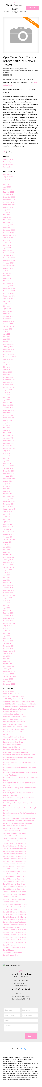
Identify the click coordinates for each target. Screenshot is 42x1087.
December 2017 (9, 440)
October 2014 (8, 537)
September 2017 (9, 448)
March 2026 (7, 189)
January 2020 (8, 377)
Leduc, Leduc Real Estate (12, 745)
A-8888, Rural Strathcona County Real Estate (19, 704)
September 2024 (9, 235)
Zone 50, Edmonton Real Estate (14, 925)
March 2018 (7, 433)
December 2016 (9, 471)
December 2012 (8, 590)
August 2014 (7, 542)
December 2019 (9, 380)
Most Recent (8, 174)
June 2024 (7, 243)
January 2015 (8, 529)
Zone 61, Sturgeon (9, 945)
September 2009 (9, 676)
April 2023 (7, 278)
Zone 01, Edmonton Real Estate (14, 841)
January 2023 (8, 286)
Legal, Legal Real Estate (11, 747)
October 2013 (8, 565)
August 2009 (8, 679)
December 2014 (9, 532)
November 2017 (8, 443)
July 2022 (6, 301)
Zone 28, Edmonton (10, 909)
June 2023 (7, 273)
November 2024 (9, 230)
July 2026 (6, 179)
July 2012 (6, 600)
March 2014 (7, 555)
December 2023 (9, 258)
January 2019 (8, 407)
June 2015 (7, 517)
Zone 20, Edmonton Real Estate (14, 887)
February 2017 (8, 466)
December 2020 (9, 349)
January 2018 (8, 438)
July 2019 (6, 392)
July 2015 (6, 514)
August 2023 (8, 268)
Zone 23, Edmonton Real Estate (14, 894)
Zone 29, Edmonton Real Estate (14, 914)
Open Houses (8, 164)
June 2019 (7, 395)
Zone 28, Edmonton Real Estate (14, 912)
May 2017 (6, 458)
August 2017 (7, 451)
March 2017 (7, 463)
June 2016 (7, 486)
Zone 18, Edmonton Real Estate (14, 881)
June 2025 (7, 212)
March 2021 (7, 342)
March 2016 (7, 494)
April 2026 (7, 187)
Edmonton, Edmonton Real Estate (15, 727)
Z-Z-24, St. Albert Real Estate (14, 836)
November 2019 (8, 382)
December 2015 (9, 501)
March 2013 (7, 583)
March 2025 (7, 220)
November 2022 (9, 291)
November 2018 (8, 413)
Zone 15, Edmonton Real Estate (14, 874)
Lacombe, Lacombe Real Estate (14, 739)
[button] (32, 8)
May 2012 (6, 605)
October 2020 (8, 354)
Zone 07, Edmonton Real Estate (14, 856)
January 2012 (8, 616)
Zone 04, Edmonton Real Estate (14, 848)
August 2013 (7, 570)
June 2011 (6, 631)
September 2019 (9, 387)
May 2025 (7, 215)
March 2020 (7, 372)
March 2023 (7, 281)
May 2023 (6, 276)
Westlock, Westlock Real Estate (14, 833)
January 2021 (8, 347)
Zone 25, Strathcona (10, 902)
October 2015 (8, 506)
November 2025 (9, 200)
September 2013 (9, 567)
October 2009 (8, 674)
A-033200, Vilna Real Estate (13, 696)
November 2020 (9, 352)
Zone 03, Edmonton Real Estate (14, 846)
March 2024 (7, 250)
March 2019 (7, 402)
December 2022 (9, 288)
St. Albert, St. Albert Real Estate (14, 826)
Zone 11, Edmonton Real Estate (14, 864)
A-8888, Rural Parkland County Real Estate (18, 701)
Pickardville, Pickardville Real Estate (15, 752)
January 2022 (8, 316)
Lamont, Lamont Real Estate (13, 742)
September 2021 (9, 326)
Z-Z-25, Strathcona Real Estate (14, 838)
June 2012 (6, 603)
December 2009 (9, 671)
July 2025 (6, 210)
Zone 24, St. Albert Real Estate (14, 899)
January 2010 (8, 669)
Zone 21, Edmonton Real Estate (14, 889)
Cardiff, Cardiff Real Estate (12, 719)
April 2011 (6, 636)
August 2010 (7, 654)
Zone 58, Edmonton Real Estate (14, 940)
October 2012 (8, 593)
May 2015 (6, 519)
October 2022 (8, 293)
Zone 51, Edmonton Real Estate (14, 927)
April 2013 (6, 580)
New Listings (7, 162)
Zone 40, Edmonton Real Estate (14, 922)
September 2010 (9, 651)
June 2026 (7, 182)
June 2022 (7, 304)
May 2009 (7, 681)
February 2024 (8, 253)
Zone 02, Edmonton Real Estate (14, 843)
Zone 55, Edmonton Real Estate (14, 932)
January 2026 (8, 194)
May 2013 (6, 577)
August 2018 (7, 420)
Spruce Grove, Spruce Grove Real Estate (17, 823)
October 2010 (8, 649)
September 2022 (9, 296)
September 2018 (9, 418)
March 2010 (7, 664)
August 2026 (8, 177)
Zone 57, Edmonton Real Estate (14, 937)
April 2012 (6, 608)
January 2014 (8, 560)
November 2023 (9, 260)
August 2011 (7, 626)
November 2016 (8, 473)
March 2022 (7, 311)
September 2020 (9, 357)
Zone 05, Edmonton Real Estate (14, 851)
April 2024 (7, 248)
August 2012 (7, 598)
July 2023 (6, 271)
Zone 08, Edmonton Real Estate (14, 859)
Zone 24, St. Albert (10, 897)
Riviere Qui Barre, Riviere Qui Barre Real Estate (19, 755)
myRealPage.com (25, 1049)
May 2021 (6, 337)
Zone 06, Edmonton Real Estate (14, 854)
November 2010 (9, 646)
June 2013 (6, 575)
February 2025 (8, 222)
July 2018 (6, 423)
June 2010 (7, 656)
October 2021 (8, 324)
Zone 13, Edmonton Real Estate (14, 869)
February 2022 (8, 314)
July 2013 (6, 572)
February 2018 (8, 435)
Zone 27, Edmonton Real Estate (14, 907)
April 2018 (6, 430)
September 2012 (9, 595)
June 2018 (6, 425)
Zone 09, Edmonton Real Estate (14, 861)
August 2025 (8, 207)
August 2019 (7, 390)
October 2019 (8, 385)
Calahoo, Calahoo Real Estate (13, 714)
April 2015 (6, 522)
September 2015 (9, 509)
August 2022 (8, 298)
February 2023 (8, 283)
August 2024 (8, 238)
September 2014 (9, 539)
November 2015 (8, 504)
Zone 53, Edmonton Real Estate (14, 930)
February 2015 (8, 527)
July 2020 (6, 362)
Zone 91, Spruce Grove (11, 955)
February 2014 (8, 557)
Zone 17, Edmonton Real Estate (14, 879)
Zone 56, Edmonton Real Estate (14, 935)
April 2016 (6, 491)
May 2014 (6, 550)
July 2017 (6, 453)
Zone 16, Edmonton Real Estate (14, 876)
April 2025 (7, 217)
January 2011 (7, 643)
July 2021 (6, 331)
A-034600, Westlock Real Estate (15, 699)
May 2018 (6, 428)
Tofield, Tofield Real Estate (12, 831)
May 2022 (6, 306)
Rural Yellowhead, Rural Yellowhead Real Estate (19, 818)
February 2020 (8, 375)
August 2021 (7, 329)
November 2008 (9, 684)
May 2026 (7, 184)
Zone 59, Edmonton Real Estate (14, 942)
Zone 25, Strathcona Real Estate (15, 904)
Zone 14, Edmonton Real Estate (14, 871)
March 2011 (7, 638)
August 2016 (7, 481)
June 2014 (7, 547)
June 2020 (7, 364)
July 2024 (6, 240)
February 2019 (8, 405)
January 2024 (8, 255)
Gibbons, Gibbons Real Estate (14, 737)
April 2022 (7, 309)
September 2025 (9, 205)
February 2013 (8, 585)
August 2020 (8, 359)
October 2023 (8, 263)
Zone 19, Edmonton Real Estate (14, 884)
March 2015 (7, 524)
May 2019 (6, 397)
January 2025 (8, 225)
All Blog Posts (8, 159)
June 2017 (7, 456)
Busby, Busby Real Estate (12, 712)
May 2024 (7, 245)
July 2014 (6, 544)
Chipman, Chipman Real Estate (14, 722)
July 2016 (6, 484)
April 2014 (6, 552)
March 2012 (7, 610)
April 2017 (6, 461)
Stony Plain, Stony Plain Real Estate (15, 828)
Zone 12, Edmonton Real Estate (14, 866)
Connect (32, 8)
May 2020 (7, 367)
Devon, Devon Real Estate (12, 724)
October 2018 (8, 415)
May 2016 (6, 489)
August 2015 (7, 512)
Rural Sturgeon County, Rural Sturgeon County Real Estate (20, 71)
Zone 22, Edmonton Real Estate (14, 892)
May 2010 (6, 659)
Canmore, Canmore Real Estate (14, 717)
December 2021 (8, 319)
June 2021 (6, 334)
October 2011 (8, 621)
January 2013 (8, 588)
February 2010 (8, 666)
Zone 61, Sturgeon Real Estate (14, 947)
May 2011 (6, 633)
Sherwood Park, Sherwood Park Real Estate (18, 821)
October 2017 (8, 446)
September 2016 (9, 479)
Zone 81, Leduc (8, 950)
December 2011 (8, 618)
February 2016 (8, 496)
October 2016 (8, 476)
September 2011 (9, 623)
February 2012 (8, 613)
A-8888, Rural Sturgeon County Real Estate (18, 706)
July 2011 (6, 628)
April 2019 (6, 400)
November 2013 (8, 562)
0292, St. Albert (9, 691)
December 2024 (9, 227)
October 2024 (8, 232)
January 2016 (8, 499)
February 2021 (8, 344)
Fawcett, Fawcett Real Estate (13, 729)
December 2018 (8, 410)
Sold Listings (7, 167)
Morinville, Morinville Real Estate (14, 750)
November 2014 (9, 534)
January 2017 (8, 468)
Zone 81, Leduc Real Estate (12, 952)
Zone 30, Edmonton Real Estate (14, 917)
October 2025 (8, 202)
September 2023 (9, 265)
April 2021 (6, 339)
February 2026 (8, 192)
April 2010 (6, 661)
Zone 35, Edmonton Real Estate (14, 920)
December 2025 (9, 197)
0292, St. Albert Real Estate (13, 694)
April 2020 (7, 369)
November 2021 (8, 321)
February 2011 (8, 641)
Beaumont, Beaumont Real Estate (15, 709)
